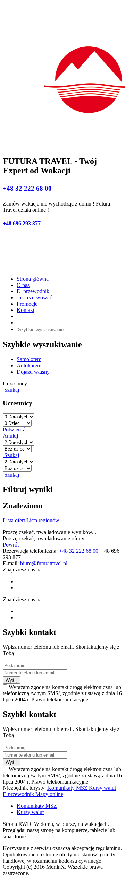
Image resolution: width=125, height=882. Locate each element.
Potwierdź (14, 430)
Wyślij (12, 680)
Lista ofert (14, 520)
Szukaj (11, 390)
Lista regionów (42, 520)
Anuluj (10, 436)
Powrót (11, 545)
